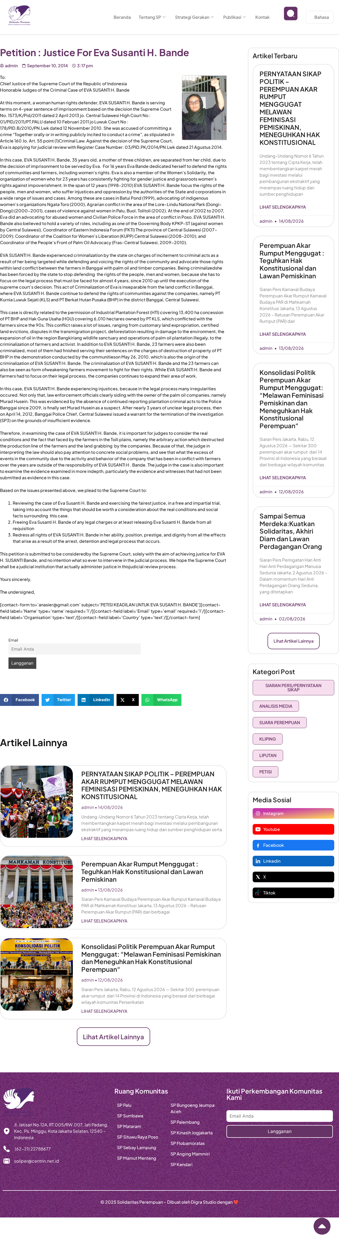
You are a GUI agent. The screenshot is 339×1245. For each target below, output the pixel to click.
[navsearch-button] (290, 17)
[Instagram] (258, 813)
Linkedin (271, 861)
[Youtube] (258, 829)
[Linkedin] (258, 861)
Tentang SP (150, 17)
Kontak (262, 17)
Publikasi (232, 17)
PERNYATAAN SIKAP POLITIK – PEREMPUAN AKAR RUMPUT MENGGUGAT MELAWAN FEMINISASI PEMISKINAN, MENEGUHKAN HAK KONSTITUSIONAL (151, 785)
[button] (19, 700)
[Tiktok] (258, 893)
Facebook (273, 845)
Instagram (273, 813)
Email (13, 640)
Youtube (271, 829)
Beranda (122, 17)
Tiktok (269, 892)
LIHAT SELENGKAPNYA (104, 838)
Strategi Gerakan (192, 17)
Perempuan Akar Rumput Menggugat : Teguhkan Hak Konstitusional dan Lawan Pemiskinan (142, 871)
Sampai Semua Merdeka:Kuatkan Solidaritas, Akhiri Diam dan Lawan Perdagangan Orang (291, 531)
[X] (258, 877)
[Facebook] (258, 845)
